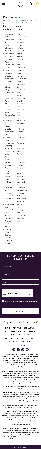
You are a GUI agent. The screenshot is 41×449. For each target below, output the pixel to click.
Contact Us (29, 328)
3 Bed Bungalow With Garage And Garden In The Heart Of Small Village (9, 78)
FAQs (12, 335)
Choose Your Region (12, 331)
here (34, 375)
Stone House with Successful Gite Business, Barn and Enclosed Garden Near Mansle (9, 215)
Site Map (30, 338)
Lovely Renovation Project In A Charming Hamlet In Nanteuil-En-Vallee (9, 145)
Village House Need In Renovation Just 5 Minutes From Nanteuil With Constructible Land (10, 104)
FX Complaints (19, 345)
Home (7, 328)
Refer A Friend (30, 331)
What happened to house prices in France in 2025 (21, 120)
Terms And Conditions (14, 338)
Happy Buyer (13, 342)
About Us (17, 328)
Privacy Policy (23, 335)
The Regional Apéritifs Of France (21, 218)
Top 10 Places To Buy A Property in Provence (21, 159)
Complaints (26, 342)
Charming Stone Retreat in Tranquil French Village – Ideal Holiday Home (8, 168)
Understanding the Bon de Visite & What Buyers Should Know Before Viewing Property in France (22, 201)
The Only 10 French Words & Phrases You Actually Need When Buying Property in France (21, 101)
